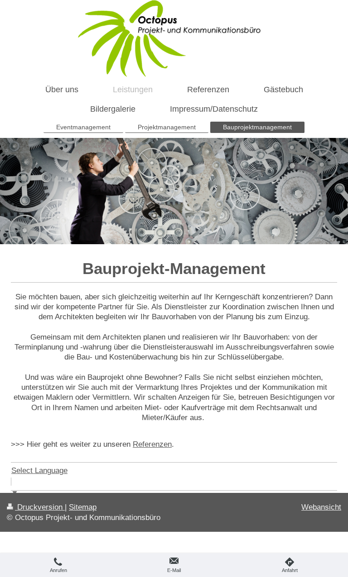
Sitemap (83, 507)
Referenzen (152, 444)
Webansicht (321, 507)
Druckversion (40, 507)
